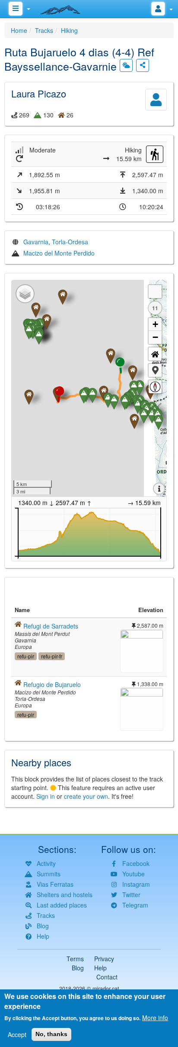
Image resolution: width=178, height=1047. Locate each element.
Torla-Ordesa (70, 241)
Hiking (69, 30)
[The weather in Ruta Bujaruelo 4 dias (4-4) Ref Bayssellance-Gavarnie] (126, 65)
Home (19, 30)
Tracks (44, 30)
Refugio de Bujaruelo (52, 684)
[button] (155, 370)
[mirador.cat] (65, 8)
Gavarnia (35, 241)
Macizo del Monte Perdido (59, 253)
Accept (17, 1034)
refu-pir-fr (51, 656)
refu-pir (25, 656)
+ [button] (155, 324)
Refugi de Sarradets (50, 626)
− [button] (155, 337)
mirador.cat (105, 988)
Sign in (45, 796)
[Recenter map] (155, 353)
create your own (86, 796)
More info (155, 1017)
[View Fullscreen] (155, 291)
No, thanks (51, 1034)
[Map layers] (25, 293)
